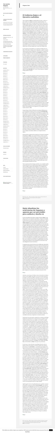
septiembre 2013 (5, 106)
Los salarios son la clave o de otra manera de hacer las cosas (8, 42)
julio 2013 (4, 110)
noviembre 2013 (5, 103)
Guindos (36, 196)
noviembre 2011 (5, 140)
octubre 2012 (5, 124)
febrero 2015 (5, 79)
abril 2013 (4, 114)
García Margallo (26, 421)
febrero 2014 (5, 98)
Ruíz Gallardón (27, 197)
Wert (36, 197)
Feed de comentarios (6, 170)
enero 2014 (5, 100)
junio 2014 (5, 92)
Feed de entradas (5, 168)
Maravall (42, 196)
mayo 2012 (5, 132)
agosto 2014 (5, 89)
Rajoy (23, 197)
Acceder (4, 167)
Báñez (39, 420)
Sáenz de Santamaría (32, 197)
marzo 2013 (5, 116)
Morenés (38, 421)
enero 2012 (5, 138)
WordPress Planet (6, 148)
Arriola (35, 420)
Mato (44, 196)
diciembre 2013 (5, 102)
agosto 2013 (5, 108)
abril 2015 (4, 76)
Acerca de (4, 154)
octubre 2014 (5, 86)
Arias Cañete (32, 420)
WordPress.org (5, 172)
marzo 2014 (5, 97)
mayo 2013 (5, 113)
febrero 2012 (5, 137)
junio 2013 (5, 111)
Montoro (35, 421)
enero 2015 (5, 81)
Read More (27, 431)
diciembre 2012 (5, 121)
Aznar (31, 196)
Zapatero (39, 197)
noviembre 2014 (5, 84)
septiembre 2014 (5, 87)
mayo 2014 (5, 94)
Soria (38, 422)
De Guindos (42, 420)
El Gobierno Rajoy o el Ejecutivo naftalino (32, 16)
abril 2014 (4, 95)
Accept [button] (51, 430)
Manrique (39, 196)
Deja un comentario (27, 198)
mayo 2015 (5, 74)
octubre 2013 (5, 105)
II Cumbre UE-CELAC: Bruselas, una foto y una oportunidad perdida (8, 46)
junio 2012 (5, 130)
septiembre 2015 (5, 70)
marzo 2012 (5, 135)
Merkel (32, 421)
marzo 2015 (5, 78)
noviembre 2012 (5, 122)
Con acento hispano (6, 4)
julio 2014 (4, 90)
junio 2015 (5, 73)
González (33, 196)
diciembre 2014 (5, 82)
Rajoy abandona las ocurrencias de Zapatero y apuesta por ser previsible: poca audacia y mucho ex (34, 211)
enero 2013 (5, 119)
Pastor (41, 421)
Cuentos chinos (5, 39)
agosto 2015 (5, 71)
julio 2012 (4, 129)
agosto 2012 (5, 127)
